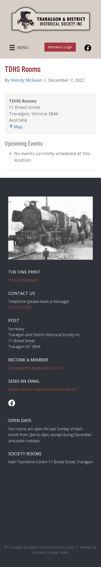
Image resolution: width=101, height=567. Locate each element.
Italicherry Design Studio (50, 552)
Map (18, 127)
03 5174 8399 (19, 307)
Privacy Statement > (24, 280)
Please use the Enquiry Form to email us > (43, 389)
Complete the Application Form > (35, 368)
